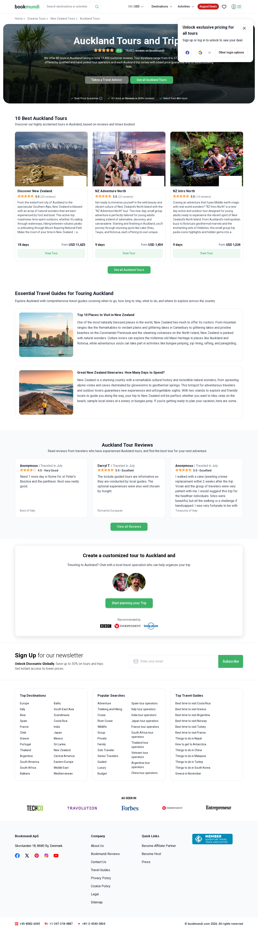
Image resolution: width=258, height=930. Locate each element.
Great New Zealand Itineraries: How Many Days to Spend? (121, 372)
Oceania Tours (36, 18)
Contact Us (98, 862)
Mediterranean (63, 773)
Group (101, 732)
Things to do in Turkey (189, 761)
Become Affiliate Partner (159, 846)
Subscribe (231, 661)
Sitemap (97, 902)
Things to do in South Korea (192, 767)
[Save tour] (19, 135)
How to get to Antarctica (190, 744)
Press (146, 862)
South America (29, 761)
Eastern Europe (63, 761)
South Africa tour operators (142, 734)
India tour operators (143, 715)
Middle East (61, 767)
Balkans (25, 773)
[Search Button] (97, 6)
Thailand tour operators (139, 745)
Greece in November (188, 773)
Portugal (25, 744)
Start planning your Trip (129, 603)
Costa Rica (60, 721)
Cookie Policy (100, 886)
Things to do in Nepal (188, 738)
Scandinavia (61, 715)
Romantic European (110, 510)
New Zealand (62, 750)
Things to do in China (188, 750)
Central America (64, 756)
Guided (102, 761)
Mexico (58, 738)
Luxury (102, 767)
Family (102, 744)
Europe (24, 703)
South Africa (28, 767)
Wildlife (102, 726)
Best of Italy (27, 510)
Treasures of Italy (186, 510)
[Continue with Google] (200, 52)
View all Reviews (129, 527)
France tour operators (145, 726)
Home (19, 18)
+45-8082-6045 (30, 923)
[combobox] (72, 6)
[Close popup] (244, 28)
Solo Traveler (106, 750)
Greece (24, 738)
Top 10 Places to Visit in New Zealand (105, 315)
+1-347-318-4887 (61, 923)
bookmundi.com (199, 923)
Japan (58, 732)
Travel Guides (100, 870)
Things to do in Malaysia (190, 756)
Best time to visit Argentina (192, 715)
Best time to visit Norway (191, 721)
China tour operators (144, 773)
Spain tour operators (144, 703)
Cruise (102, 715)
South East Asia (64, 709)
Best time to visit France (190, 732)
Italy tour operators (143, 709)
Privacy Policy (101, 878)
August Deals (208, 6)
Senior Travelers (108, 756)
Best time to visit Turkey (190, 726)
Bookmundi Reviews (105, 854)
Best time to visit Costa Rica (193, 703)
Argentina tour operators (140, 765)
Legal (95, 894)
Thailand (25, 750)
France (24, 726)
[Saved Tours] (224, 7)
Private (102, 738)
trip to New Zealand (146, 396)
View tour (51, 253)
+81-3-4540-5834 (93, 923)
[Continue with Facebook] (187, 52)
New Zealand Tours (63, 18)
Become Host (151, 854)
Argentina (26, 756)
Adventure (104, 703)
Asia (23, 715)
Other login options (231, 52)
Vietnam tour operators (139, 755)
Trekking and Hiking (110, 709)
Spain (23, 721)
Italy (22, 709)
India (57, 726)
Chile (23, 732)
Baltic (57, 703)
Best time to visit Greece (190, 709)
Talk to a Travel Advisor (107, 79)
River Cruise (105, 721)
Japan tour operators (144, 721)
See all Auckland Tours (152, 79)
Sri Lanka (60, 744)
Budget (102, 773)
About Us (97, 846)
